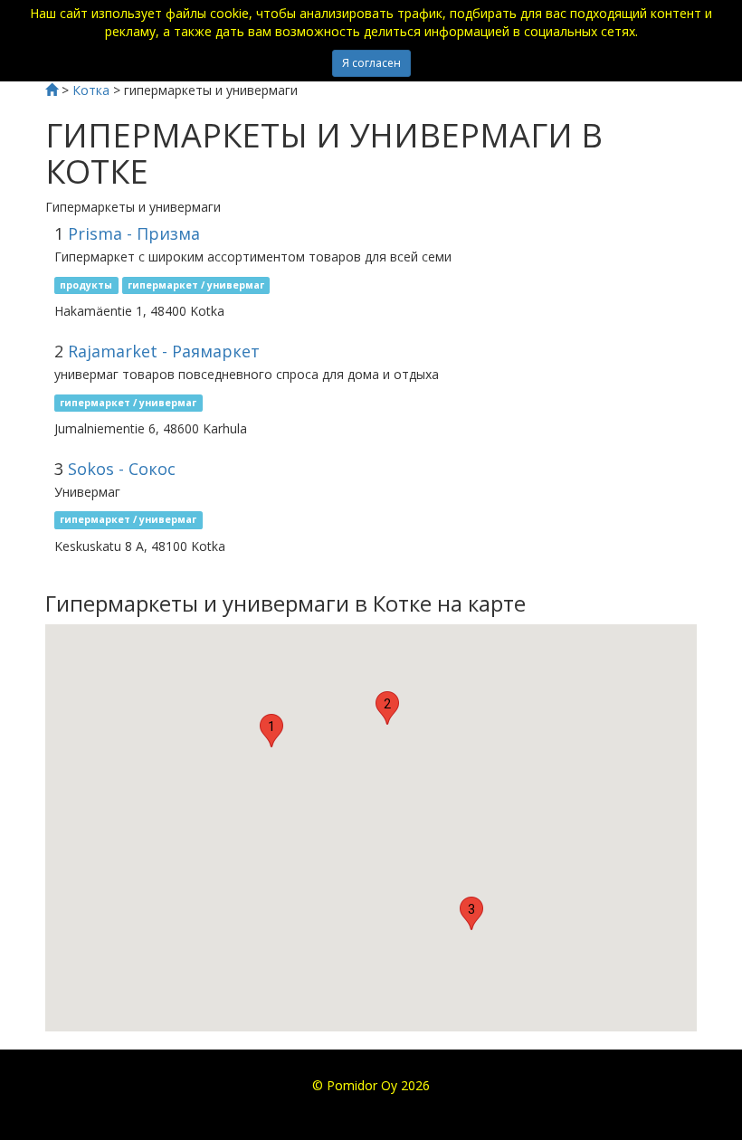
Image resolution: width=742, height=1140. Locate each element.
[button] (271, 731)
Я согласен (371, 63)
